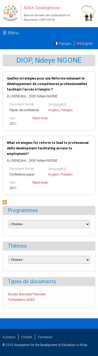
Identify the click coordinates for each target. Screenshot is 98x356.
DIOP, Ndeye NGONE (43, 96)
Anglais (53, 110)
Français (65, 44)
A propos (9, 337)
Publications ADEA (21, 300)
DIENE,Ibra (19, 96)
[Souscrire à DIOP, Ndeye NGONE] (5, 203)
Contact (26, 337)
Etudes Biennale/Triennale (26, 294)
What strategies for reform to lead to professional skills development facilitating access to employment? (48, 148)
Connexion (45, 337)
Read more (40, 118)
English (87, 44)
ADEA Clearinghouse (42, 7)
